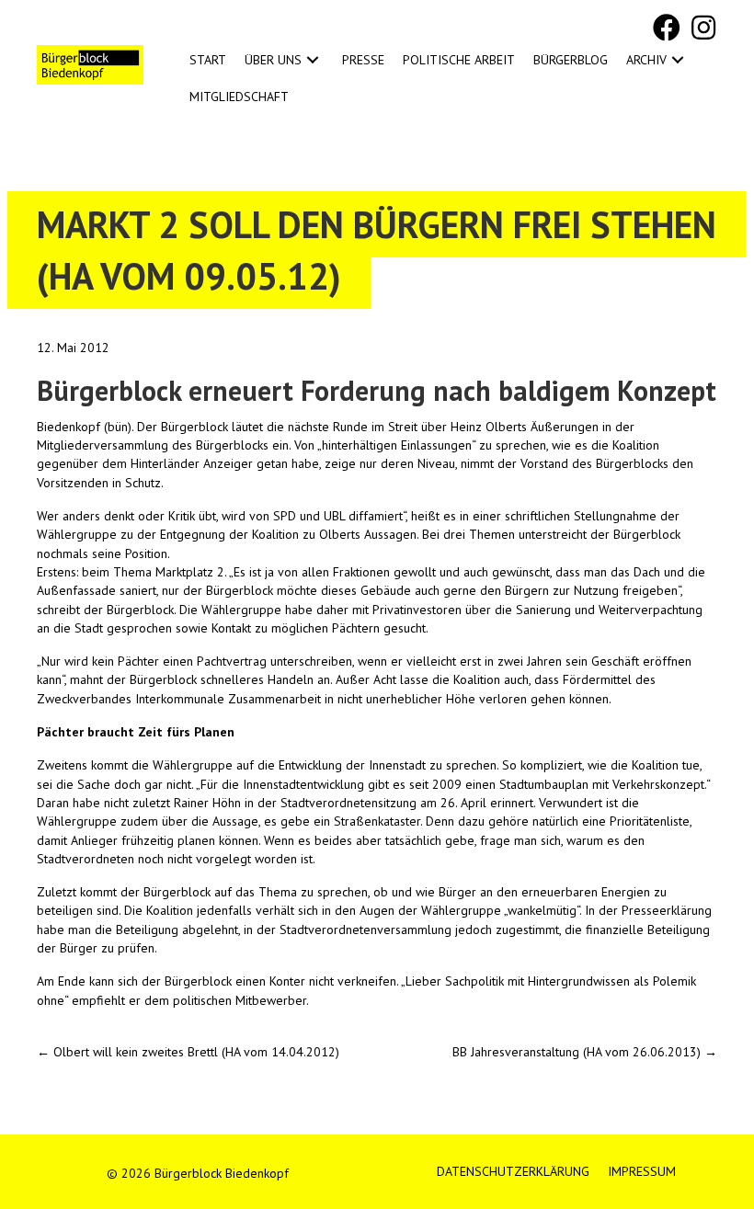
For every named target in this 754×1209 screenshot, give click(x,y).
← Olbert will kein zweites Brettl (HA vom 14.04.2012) (188, 1052)
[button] (666, 27)
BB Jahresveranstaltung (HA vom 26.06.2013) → (584, 1052)
